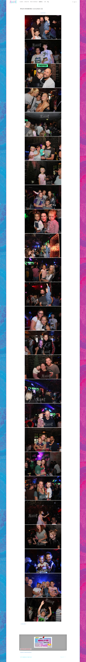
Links (45, 1)
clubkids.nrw (25, 657)
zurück (42, 12)
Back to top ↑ (30, 657)
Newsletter (26, 1)
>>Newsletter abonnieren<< (25, 649)
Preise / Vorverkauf (34, 1)
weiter (44, 12)
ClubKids (21, 1)
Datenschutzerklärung (28, 652)
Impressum (22, 652)
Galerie (40, 1)
